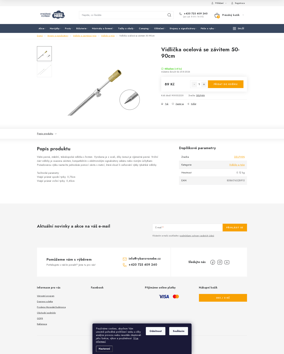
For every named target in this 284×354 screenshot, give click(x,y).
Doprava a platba (45, 301)
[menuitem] (42, 28)
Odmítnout (156, 331)
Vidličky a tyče (237, 164)
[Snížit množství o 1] (194, 84)
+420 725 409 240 (195, 13)
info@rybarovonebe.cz (145, 258)
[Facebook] (212, 262)
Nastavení (104, 348)
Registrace (240, 3)
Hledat (169, 15)
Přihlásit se (234, 227)
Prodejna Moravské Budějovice (51, 307)
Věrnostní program (45, 295)
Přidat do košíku (226, 84)
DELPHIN (200, 95)
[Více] (238, 28)
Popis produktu (45, 133)
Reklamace (42, 324)
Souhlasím (178, 331)
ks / (223, 297)
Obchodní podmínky (46, 312)
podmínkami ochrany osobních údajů (197, 235)
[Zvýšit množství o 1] (204, 84)
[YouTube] (227, 262)
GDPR (40, 318)
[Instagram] (219, 262)
